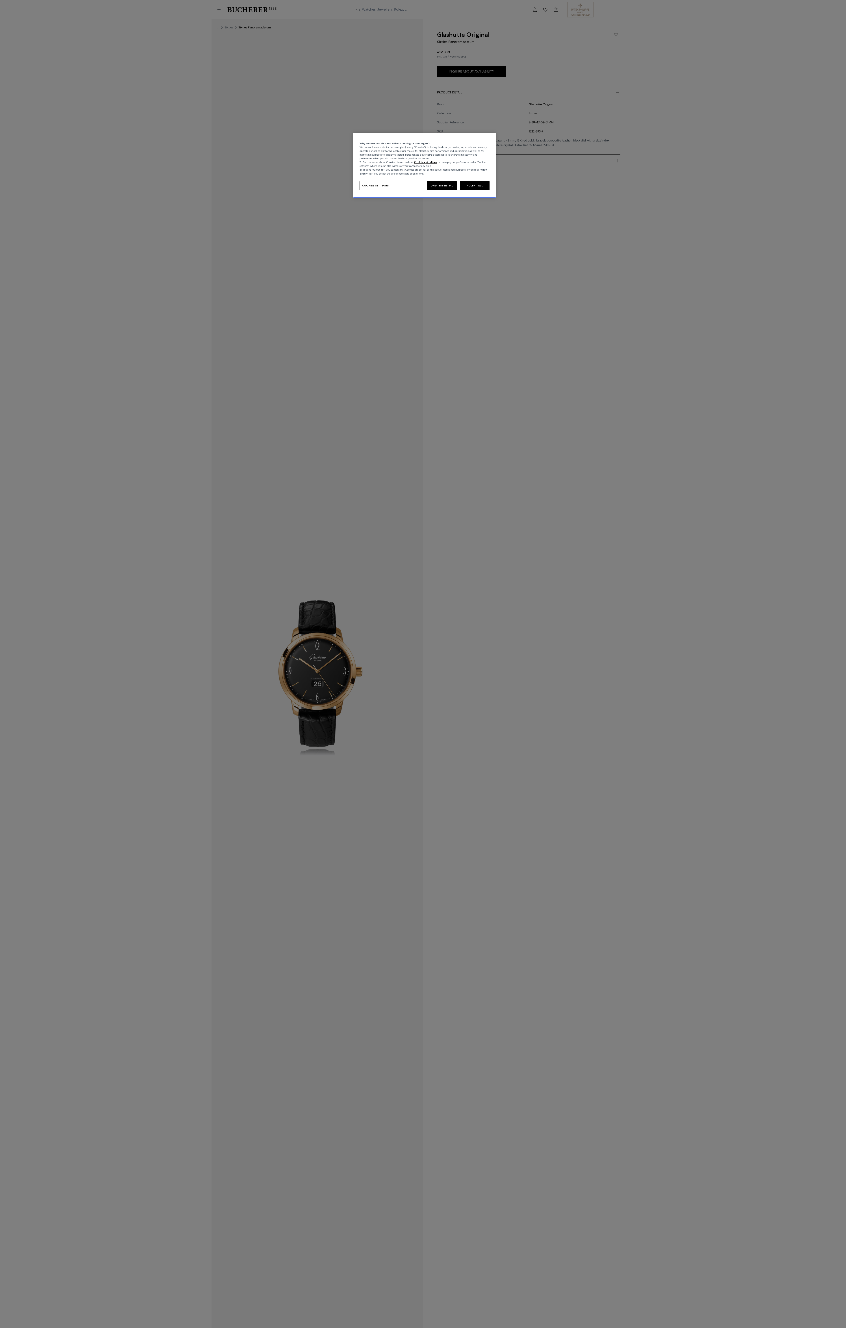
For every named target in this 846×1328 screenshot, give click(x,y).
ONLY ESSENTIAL (441, 185)
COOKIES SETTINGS (375, 185)
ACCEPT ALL (475, 185)
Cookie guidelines (425, 162)
